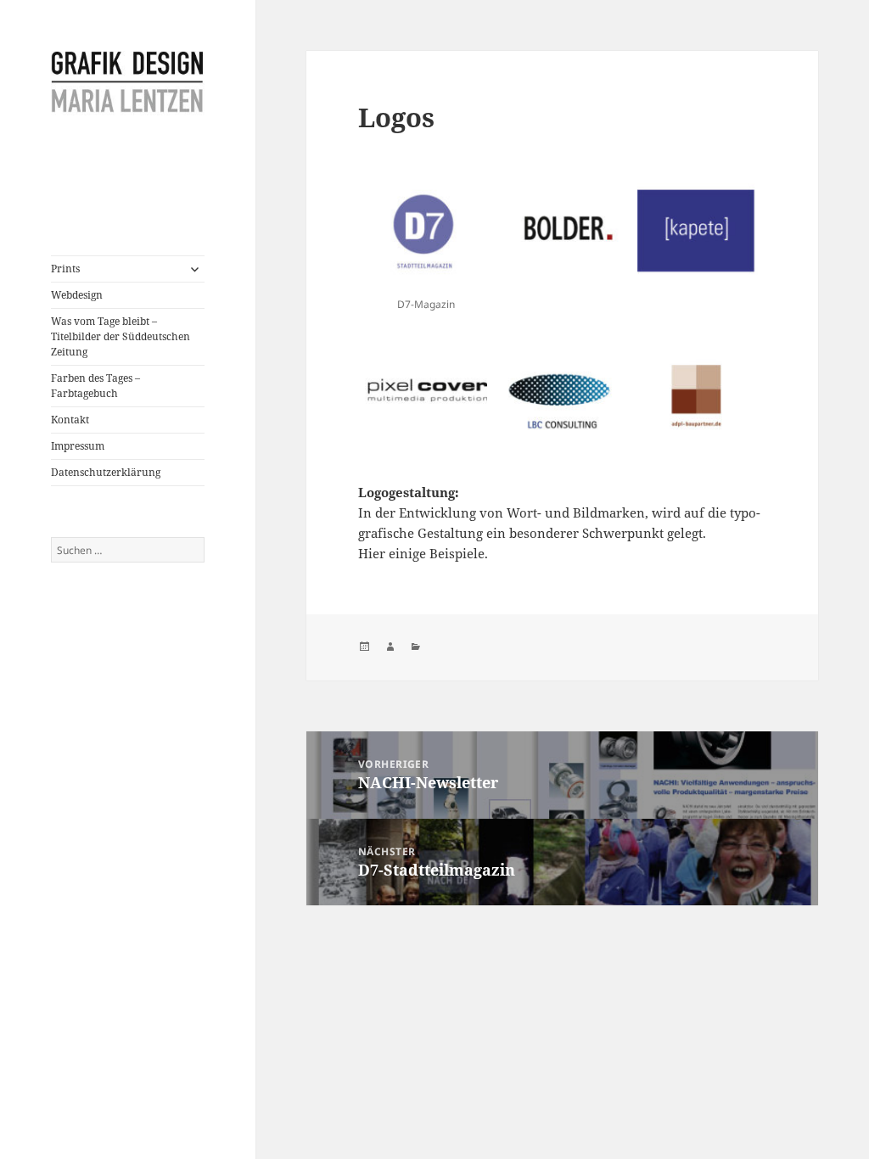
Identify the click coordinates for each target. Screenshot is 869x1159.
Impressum (77, 446)
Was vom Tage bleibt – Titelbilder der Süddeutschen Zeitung (120, 336)
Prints (65, 268)
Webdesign (77, 295)
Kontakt (70, 419)
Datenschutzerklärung (105, 472)
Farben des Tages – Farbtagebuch (95, 385)
